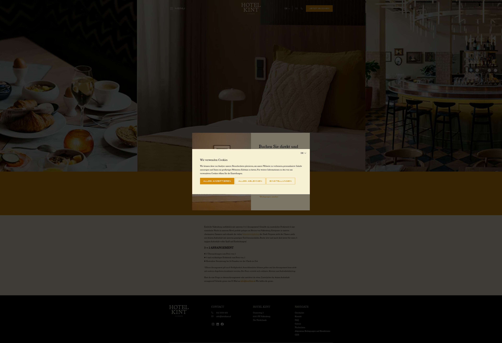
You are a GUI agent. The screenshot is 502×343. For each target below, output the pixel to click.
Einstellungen (281, 181)
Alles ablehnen (250, 181)
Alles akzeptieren (217, 181)
